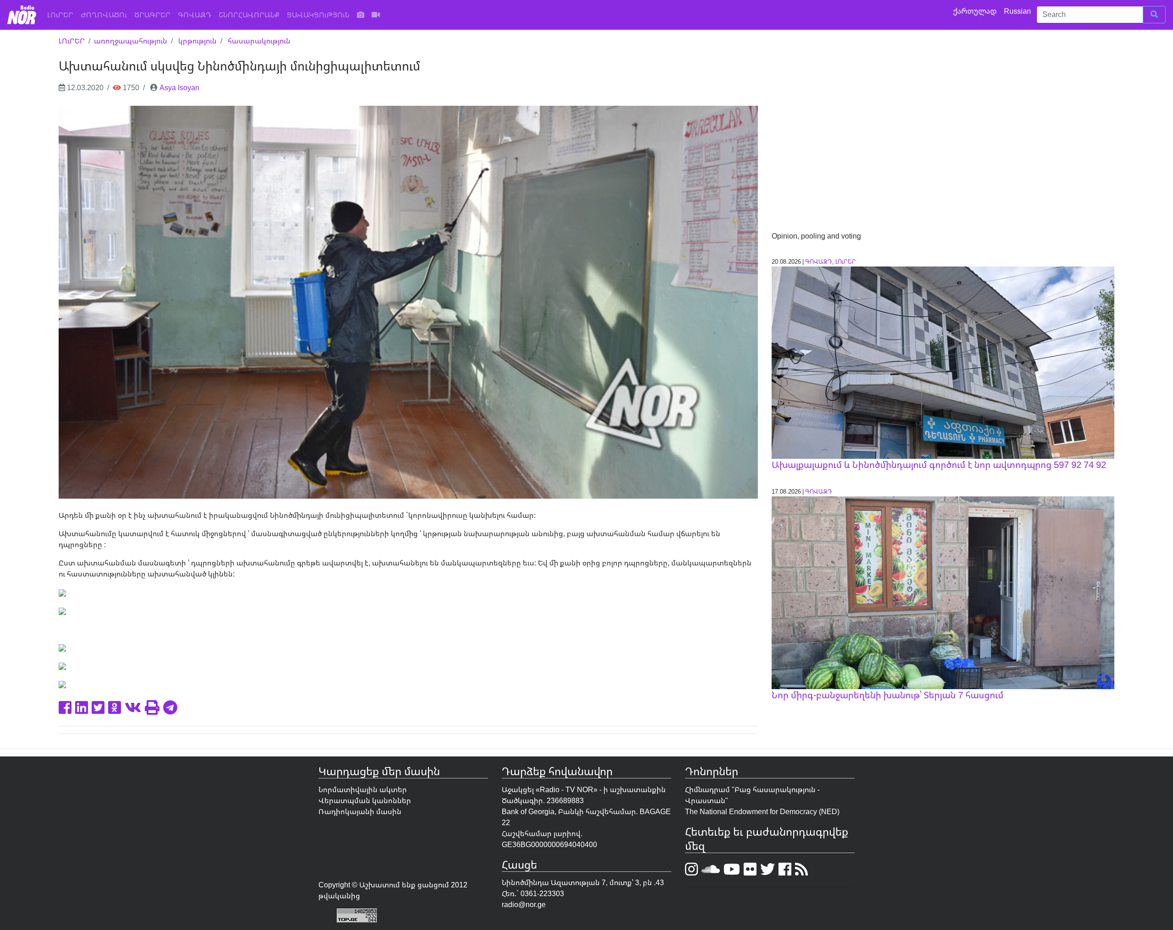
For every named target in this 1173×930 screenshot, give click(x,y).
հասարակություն (259, 41)
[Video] (376, 14)
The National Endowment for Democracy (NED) (762, 811)
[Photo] (360, 14)
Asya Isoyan (179, 87)
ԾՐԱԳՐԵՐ (152, 15)
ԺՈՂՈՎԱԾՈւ (104, 15)
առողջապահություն (130, 41)
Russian (1018, 11)
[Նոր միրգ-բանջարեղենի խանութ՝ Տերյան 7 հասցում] (943, 592)
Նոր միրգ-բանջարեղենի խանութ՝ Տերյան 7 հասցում (887, 695)
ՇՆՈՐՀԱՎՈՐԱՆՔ (249, 15)
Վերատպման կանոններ (364, 800)
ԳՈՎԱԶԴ (194, 15)
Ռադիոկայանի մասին (359, 811)
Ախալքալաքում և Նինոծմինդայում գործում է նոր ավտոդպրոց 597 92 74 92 (939, 464)
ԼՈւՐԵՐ (62, 14)
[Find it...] (1154, 14)
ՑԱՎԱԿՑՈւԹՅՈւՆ (318, 15)
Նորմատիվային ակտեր (362, 789)
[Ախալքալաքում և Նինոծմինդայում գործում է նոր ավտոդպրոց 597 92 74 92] (943, 362)
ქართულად (975, 11)
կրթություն (197, 41)
